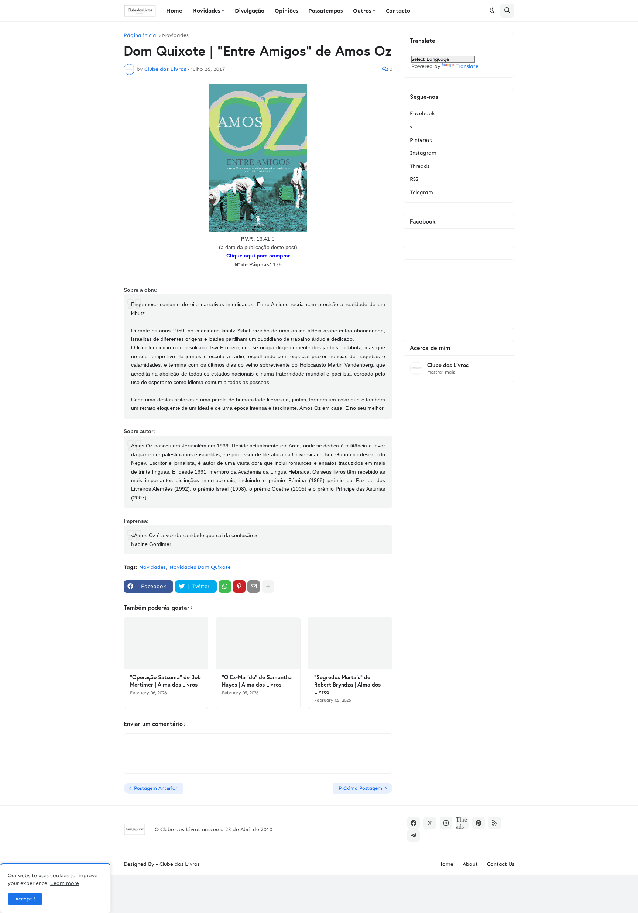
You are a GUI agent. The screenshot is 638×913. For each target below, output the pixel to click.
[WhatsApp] (225, 586)
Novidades (175, 35)
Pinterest (421, 140)
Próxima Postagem (360, 788)
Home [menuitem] (174, 10)
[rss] (494, 823)
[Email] (253, 586)
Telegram (421, 192)
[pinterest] (478, 823)
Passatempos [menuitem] (325, 10)
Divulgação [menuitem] (249, 10)
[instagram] (446, 823)
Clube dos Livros (448, 365)
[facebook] (413, 823)
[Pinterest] (239, 586)
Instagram (423, 153)
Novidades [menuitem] (206, 10)
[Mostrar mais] (268, 586)
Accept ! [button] (25, 899)
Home (445, 864)
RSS (414, 179)
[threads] (462, 823)
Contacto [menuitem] (398, 10)
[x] (429, 823)
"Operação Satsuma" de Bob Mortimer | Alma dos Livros (165, 681)
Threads (419, 166)
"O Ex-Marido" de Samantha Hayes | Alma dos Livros (257, 681)
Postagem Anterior (155, 788)
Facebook (422, 113)
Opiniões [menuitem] (286, 10)
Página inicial (140, 35)
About (470, 864)
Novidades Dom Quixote (200, 567)
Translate (467, 66)
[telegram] (413, 835)
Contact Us (500, 864)
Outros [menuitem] (362, 10)
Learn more (64, 883)
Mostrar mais (441, 372)
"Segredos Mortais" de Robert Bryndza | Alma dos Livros (347, 684)
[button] (492, 11)
